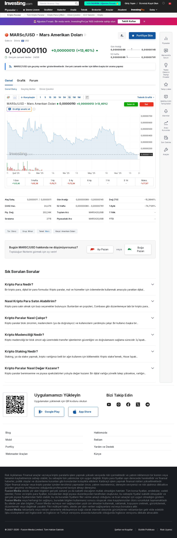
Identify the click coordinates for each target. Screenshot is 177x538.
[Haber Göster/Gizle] (87, 97)
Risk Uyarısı (166, 529)
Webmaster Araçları (17, 453)
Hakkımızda (100, 432)
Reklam (98, 439)
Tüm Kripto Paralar (35, 15)
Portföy (10, 446)
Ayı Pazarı (102, 249)
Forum (34, 80)
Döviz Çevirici (73, 15)
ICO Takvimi (89, 15)
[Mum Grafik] (8, 97)
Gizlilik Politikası (146, 529)
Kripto (100, 15)
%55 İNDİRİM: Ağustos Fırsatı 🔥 (102, 3)
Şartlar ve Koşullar (124, 529)
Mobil (9, 439)
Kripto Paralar (14, 15)
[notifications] (164, 3)
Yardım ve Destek (104, 446)
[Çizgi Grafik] (15, 97)
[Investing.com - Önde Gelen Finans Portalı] (18, 3)
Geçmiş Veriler (28, 89)
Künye (97, 453)
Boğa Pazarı (140, 249)
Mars (47, 231)
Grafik (21, 80)
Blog (8, 432)
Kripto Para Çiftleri (55, 15)
